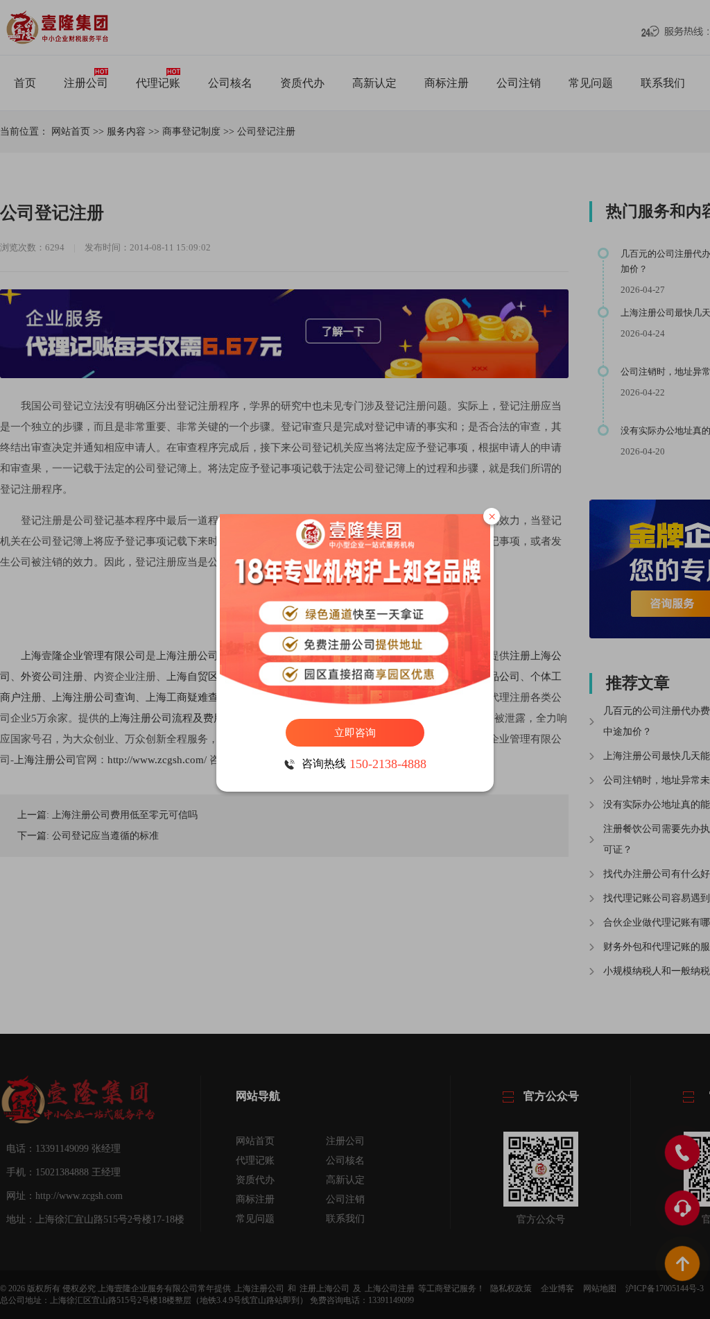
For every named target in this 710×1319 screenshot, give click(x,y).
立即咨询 (355, 732)
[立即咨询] (355, 609)
